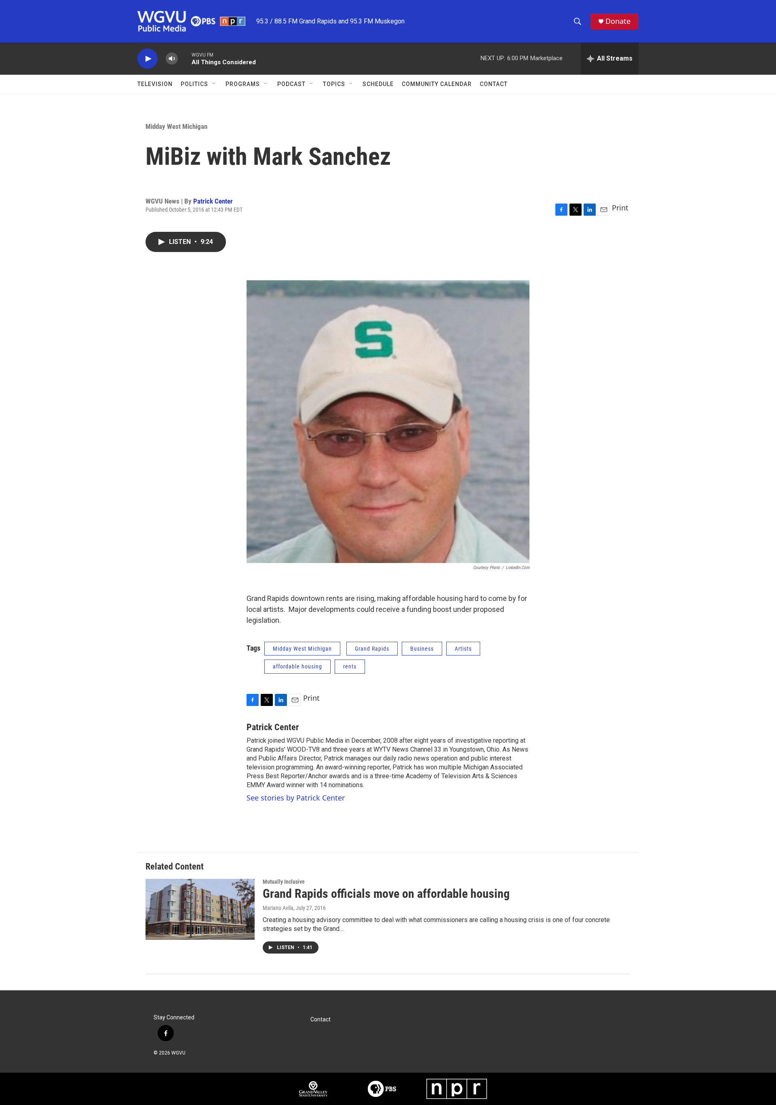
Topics (334, 84)
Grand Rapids (372, 648)
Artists (463, 648)
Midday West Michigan (176, 126)
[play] (147, 58)
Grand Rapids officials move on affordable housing (386, 894)
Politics (194, 84)
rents (349, 666)
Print (620, 207)
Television (155, 84)
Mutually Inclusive (284, 881)
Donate (617, 21)
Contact (494, 84)
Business (422, 648)
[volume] (172, 59)
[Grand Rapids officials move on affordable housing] (200, 909)
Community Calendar (437, 84)
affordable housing (297, 666)
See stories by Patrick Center (296, 797)
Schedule (378, 84)
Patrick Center (213, 201)
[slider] (184, 58)
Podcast (291, 84)
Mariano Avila (278, 908)
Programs (243, 84)
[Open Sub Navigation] (214, 84)
